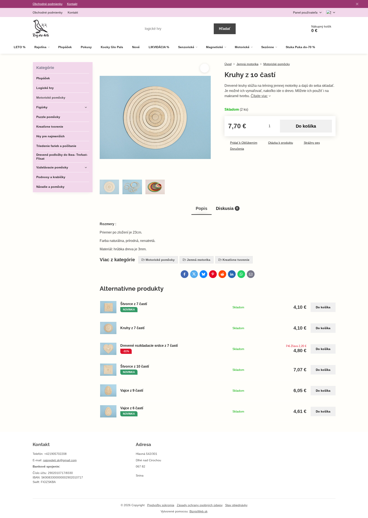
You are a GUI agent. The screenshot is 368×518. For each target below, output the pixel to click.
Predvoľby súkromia (160, 505)
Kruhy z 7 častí (132, 328)
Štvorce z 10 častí (134, 366)
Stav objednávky (236, 505)
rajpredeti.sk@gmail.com (60, 460)
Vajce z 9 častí (131, 390)
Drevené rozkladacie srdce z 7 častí (149, 345)
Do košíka (306, 126)
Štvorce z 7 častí (133, 304)
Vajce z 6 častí (131, 408)
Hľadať (225, 29)
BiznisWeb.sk (198, 511)
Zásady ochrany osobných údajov (200, 505)
